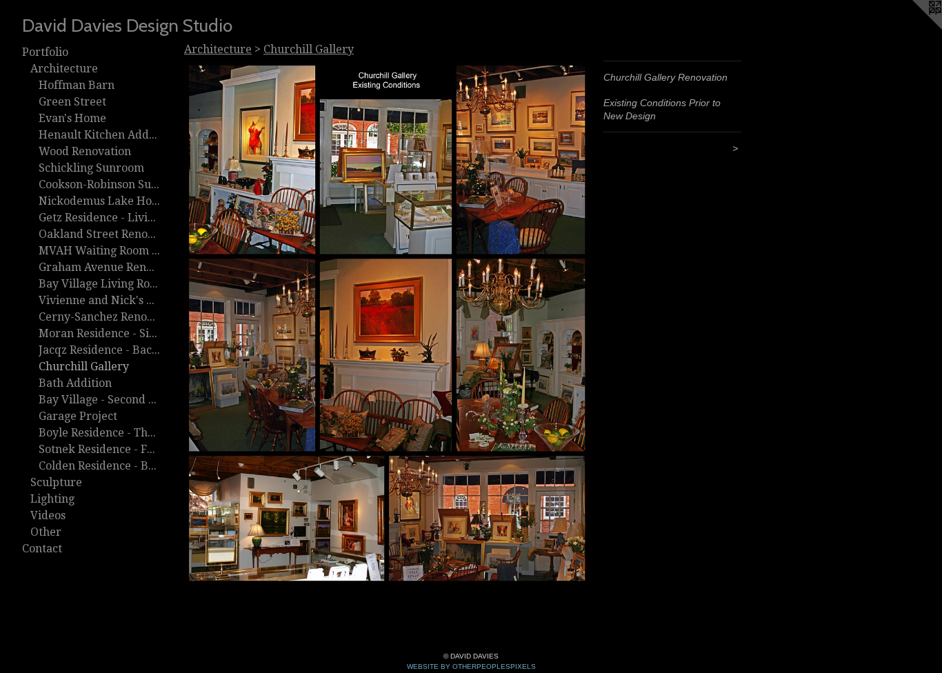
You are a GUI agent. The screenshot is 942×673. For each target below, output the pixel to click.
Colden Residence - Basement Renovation (99, 465)
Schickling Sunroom (91, 167)
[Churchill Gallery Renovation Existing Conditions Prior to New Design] (387, 323)
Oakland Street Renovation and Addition (99, 234)
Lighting (52, 498)
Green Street (72, 101)
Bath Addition (75, 383)
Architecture (64, 68)
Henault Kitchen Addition (99, 134)
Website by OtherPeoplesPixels (471, 666)
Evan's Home (72, 118)
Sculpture (56, 482)
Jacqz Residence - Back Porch (99, 349)
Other (45, 532)
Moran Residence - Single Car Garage (99, 333)
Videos (48, 515)
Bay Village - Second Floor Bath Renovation (99, 399)
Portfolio (45, 52)
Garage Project (78, 416)
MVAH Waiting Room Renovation (99, 250)
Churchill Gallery (84, 366)
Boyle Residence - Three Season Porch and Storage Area (99, 432)
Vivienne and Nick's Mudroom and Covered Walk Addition (99, 300)
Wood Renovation (85, 151)
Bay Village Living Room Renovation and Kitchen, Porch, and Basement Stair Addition (99, 283)
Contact (42, 548)
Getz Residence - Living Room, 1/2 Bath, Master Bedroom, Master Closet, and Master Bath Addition (99, 217)
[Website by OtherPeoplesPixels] (914, 27)
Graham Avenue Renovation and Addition (99, 267)
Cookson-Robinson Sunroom (99, 184)
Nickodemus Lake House (99, 201)
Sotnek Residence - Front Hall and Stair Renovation (99, 449)
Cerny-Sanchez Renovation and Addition (99, 316)
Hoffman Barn (76, 85)
